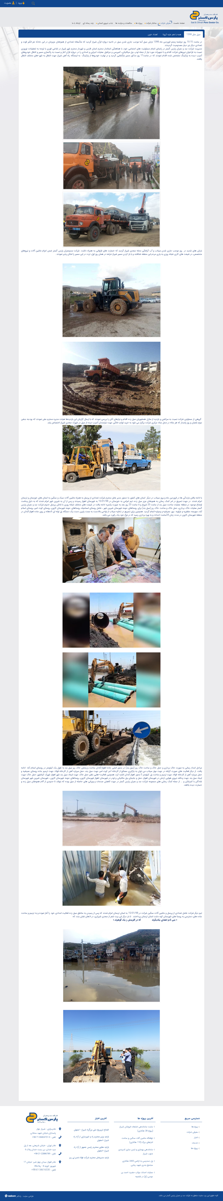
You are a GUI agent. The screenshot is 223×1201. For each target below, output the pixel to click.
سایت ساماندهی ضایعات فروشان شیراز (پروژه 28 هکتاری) (136, 1129)
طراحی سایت (28, 1196)
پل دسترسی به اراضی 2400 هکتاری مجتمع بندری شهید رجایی (137, 1163)
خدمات (195, 1143)
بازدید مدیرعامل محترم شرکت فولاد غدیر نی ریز (89, 1157)
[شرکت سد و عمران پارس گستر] (204, 17)
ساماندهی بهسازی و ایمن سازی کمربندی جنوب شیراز (135, 1151)
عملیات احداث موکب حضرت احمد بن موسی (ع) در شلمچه (137, 1174)
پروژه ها (194, 1148)
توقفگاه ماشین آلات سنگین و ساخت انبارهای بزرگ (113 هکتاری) (137, 1140)
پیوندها (194, 1126)
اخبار (196, 1137)
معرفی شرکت (192, 1132)
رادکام (19, 1196)
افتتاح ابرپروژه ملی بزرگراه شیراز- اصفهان (91, 1130)
